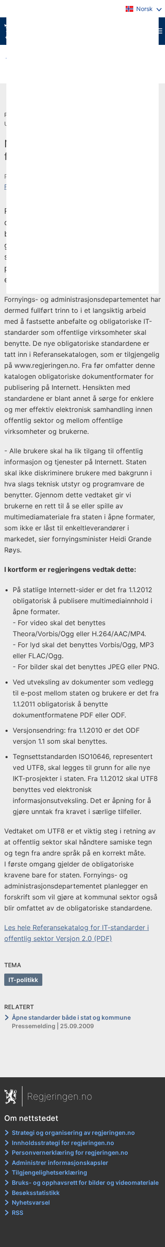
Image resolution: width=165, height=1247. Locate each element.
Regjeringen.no (59, 1096)
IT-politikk (23, 979)
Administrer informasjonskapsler (60, 1162)
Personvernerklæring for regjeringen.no (70, 1152)
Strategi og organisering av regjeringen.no (73, 1132)
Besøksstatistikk (36, 1192)
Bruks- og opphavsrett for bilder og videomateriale (85, 1182)
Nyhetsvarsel (31, 1202)
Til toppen (82, 1064)
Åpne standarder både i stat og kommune (71, 1017)
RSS (17, 1212)
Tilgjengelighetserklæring (49, 1172)
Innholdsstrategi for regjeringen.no (63, 1142)
